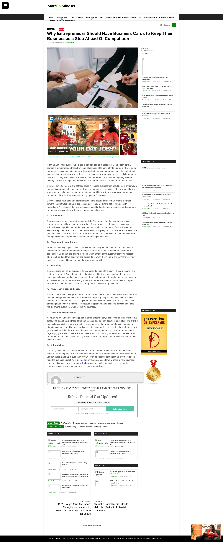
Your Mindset (77, 17)
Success (120, 423)
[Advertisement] (133, 7)
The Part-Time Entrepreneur (62, 20)
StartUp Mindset (52, 480)
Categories (62, 17)
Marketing (97, 427)
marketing (92, 423)
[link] (51, 118)
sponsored (111, 423)
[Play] (128, 129)
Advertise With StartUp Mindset (159, 17)
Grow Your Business (85, 427)
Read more (170, 538)
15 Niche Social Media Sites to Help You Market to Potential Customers (111, 507)
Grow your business (80, 423)
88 (130, 476)
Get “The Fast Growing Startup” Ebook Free (120, 17)
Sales (105, 427)
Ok (164, 538)
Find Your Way (66, 423)
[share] (114, 117)
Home (51, 17)
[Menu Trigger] (5, 5)
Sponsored (69, 42)
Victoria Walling (52, 446)
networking (102, 423)
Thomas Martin (113, 476)
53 (130, 485)
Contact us (91, 17)
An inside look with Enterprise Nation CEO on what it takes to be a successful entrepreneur (83, 118)
